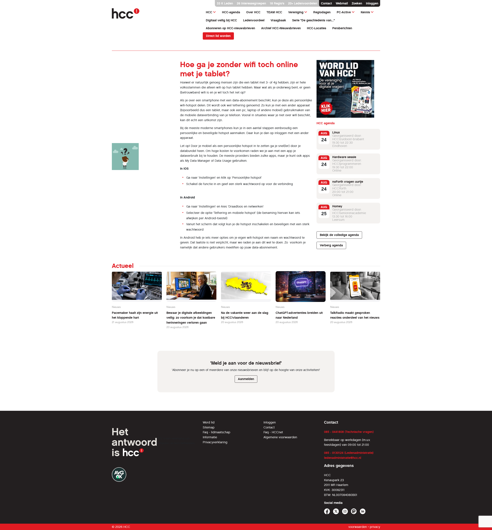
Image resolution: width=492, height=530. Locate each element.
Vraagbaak (278, 20)
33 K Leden (225, 3)
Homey (337, 206)
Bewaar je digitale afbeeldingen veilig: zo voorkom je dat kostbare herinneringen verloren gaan (190, 317)
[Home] (155, 13)
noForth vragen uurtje (347, 181)
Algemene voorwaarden (280, 437)
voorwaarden (357, 527)
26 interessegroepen (251, 3)
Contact (326, 3)
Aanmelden (246, 379)
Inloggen (372, 3)
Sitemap (208, 427)
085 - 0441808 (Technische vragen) (349, 432)
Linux (336, 132)
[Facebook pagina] (327, 511)
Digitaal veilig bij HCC (221, 20)
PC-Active (344, 12)
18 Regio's (277, 3)
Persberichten (342, 28)
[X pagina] (336, 511)
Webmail (342, 3)
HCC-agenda (231, 12)
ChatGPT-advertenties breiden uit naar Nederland (299, 315)
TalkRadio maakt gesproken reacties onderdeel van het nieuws (354, 315)
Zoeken (357, 3)
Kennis (365, 12)
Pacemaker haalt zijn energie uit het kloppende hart (135, 315)
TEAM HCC (274, 12)
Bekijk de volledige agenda (339, 235)
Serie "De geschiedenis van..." (313, 20)
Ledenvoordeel (253, 20)
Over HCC (253, 12)
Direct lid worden (218, 36)
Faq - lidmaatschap (216, 432)
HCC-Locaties (316, 28)
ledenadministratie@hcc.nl (342, 458)
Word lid (208, 422)
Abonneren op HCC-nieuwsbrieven (230, 28)
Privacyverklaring (215, 442)
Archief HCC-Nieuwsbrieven (281, 28)
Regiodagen (322, 12)
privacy (375, 527)
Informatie (210, 437)
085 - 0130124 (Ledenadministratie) (348, 453)
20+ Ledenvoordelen (302, 3)
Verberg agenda (331, 245)
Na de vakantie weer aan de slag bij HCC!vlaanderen (244, 315)
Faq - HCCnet (273, 432)
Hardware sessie (344, 157)
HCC (209, 12)
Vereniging (295, 12)
